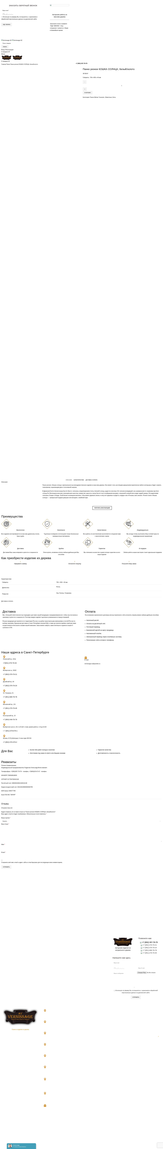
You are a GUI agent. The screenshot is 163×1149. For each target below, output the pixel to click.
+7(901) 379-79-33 (50, 1017)
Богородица (86, 1025)
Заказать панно (102, 503)
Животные (108, 97)
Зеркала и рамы (88, 1016)
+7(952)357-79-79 (95, 1087)
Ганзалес (102, 97)
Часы (84, 1067)
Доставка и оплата (129, 1013)
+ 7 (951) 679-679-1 (51, 1087)
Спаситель (86, 1044)
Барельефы (86, 1013)
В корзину (87, 92)
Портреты (86, 1063)
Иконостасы (86, 1019)
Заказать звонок (81, 3)
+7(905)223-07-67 (110, 1087)
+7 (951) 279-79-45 (150, 953)
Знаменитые (87, 1029)
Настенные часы (88, 1073)
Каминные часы (88, 1070)
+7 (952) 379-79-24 (150, 948)
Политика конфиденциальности (133, 1020)
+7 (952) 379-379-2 (51, 1099)
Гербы (85, 1057)
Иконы (85, 1022)
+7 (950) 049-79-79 (51, 1073)
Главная (3, 64)
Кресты (85, 1032)
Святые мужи (87, 1038)
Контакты (126, 1016)
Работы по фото (88, 1054)
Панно (8, 64)
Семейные (86, 1041)
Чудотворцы (86, 1048)
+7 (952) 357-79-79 (81, 36)
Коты (114, 97)
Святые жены (87, 1035)
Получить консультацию (102, 508)
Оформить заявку (20, 568)
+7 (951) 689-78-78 (150, 950)
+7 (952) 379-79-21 (150, 945)
